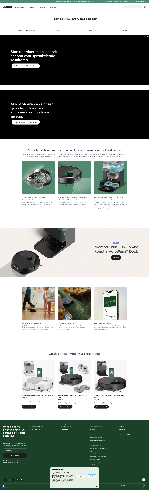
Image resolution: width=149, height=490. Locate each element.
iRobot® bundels (34, 432)
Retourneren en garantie (96, 437)
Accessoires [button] (41, 7)
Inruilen (91, 435)
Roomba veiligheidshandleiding (97, 440)
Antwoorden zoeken (95, 443)
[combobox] (133, 6)
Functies (59, 30)
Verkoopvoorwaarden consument (98, 456)
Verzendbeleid (93, 432)
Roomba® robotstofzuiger (36, 426)
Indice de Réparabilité (124, 435)
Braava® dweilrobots (35, 429)
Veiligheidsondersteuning (96, 464)
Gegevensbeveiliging (95, 462)
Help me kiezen (64, 429)
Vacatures (121, 426)
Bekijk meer (92, 30)
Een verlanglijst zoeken (95, 445)
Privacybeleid (93, 454)
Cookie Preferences (7, 487)
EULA (91, 451)
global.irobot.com (123, 432)
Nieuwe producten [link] (20, 7)
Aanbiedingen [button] (52, 7)
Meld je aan (15, 456)
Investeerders (122, 429)
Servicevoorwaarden (95, 459)
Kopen (125, 30)
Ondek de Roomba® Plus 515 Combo (25, 122)
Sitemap (12, 486)
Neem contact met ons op (96, 426)
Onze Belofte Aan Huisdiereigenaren (99, 448)
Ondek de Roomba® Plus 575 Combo (25, 66)
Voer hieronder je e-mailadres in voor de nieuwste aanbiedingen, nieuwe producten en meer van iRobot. (15, 445)
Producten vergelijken (66, 426)
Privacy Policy (16, 462)
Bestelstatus (116, 1)
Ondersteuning (108, 1)
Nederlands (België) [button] (139, 1)
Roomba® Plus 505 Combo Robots (27, 30)
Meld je (91, 1)
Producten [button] (32, 7)
